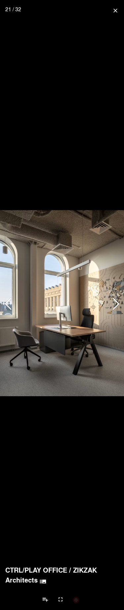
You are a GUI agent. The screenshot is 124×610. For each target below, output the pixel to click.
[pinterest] (76, 600)
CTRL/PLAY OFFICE (36, 570)
